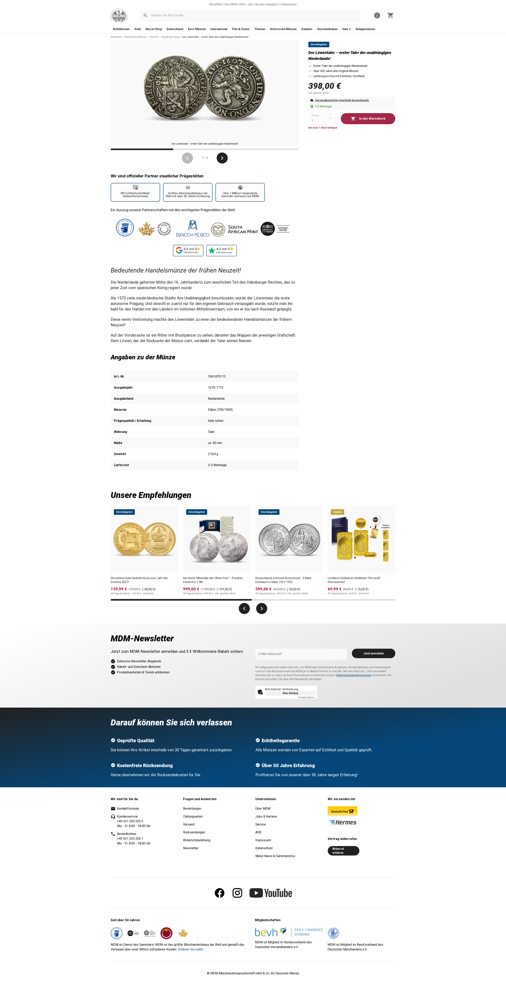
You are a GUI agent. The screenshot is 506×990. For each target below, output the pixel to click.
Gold (137, 29)
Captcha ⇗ (307, 697)
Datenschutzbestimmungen (353, 675)
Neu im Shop (153, 29)
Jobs (250, 4)
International (219, 29)
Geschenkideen (327, 29)
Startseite (116, 37)
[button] (145, 15)
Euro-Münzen (197, 29)
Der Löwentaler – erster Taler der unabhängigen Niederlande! (215, 37)
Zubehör (306, 29)
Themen (259, 29)
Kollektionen (121, 29)
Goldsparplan (288, 4)
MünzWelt (215, 4)
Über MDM (230, 4)
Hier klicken (290, 693)
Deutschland (175, 29)
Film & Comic (241, 29)
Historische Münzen (283, 29)
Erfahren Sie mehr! (190, 949)
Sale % (346, 29)
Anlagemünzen (365, 29)
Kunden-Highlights (267, 4)
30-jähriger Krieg (170, 37)
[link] (119, 15)
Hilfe (242, 4)
